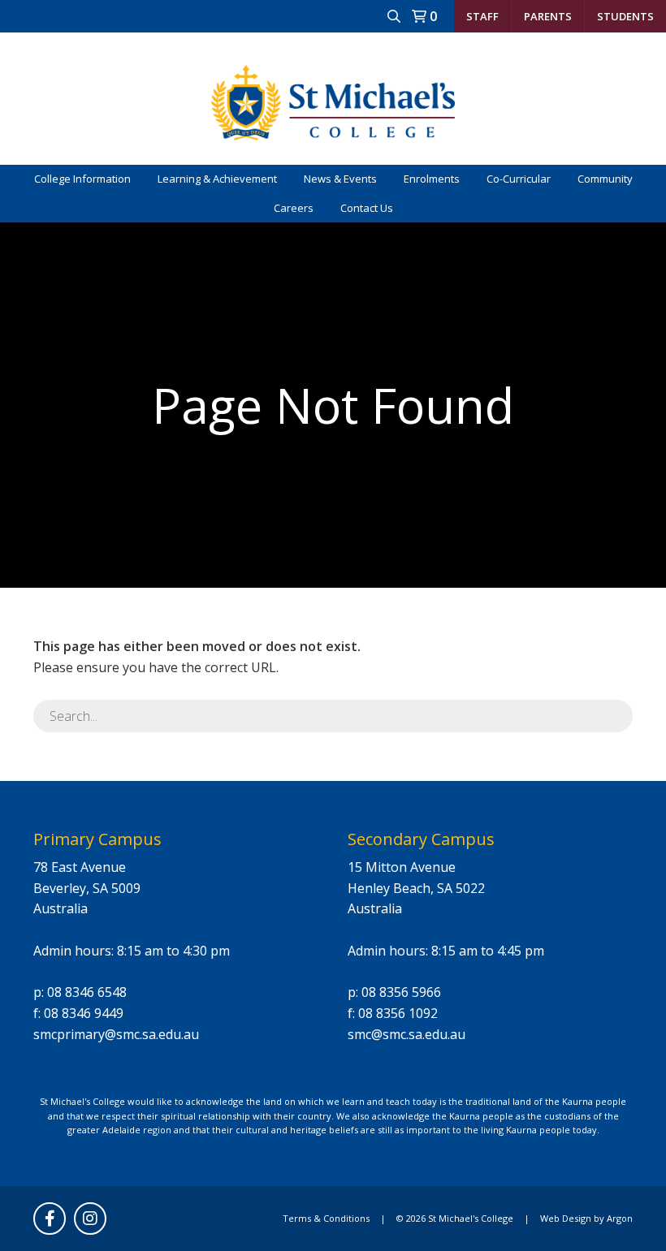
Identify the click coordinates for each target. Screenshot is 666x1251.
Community (605, 178)
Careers (294, 208)
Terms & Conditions (326, 1218)
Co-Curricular (519, 178)
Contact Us (366, 208)
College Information (82, 178)
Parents (548, 16)
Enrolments (432, 178)
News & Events (340, 178)
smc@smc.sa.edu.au (406, 1034)
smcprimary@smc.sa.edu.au (116, 1034)
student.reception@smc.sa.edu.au (504, 48)
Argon (620, 1218)
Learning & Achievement (217, 178)
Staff (482, 16)
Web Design (565, 1218)
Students (625, 16)
